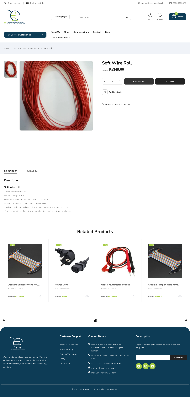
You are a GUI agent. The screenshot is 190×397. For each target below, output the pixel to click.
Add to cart (139, 81)
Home (6, 48)
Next (186, 321)
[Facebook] (139, 366)
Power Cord (61, 284)
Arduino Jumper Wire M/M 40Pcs (163, 286)
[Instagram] (146, 366)
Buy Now (170, 81)
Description (10, 170)
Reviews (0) (31, 170)
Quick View (40, 296)
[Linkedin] (152, 366)
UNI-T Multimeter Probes (115, 284)
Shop (14, 48)
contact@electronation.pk (152, 3)
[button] (177, 16)
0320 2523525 (179, 3)
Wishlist (160, 19)
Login (149, 19)
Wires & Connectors (28, 48)
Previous (4, 321)
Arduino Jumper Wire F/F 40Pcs (22, 286)
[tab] (10, 171)
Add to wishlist (115, 92)
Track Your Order (37, 3)
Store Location (14, 3)
